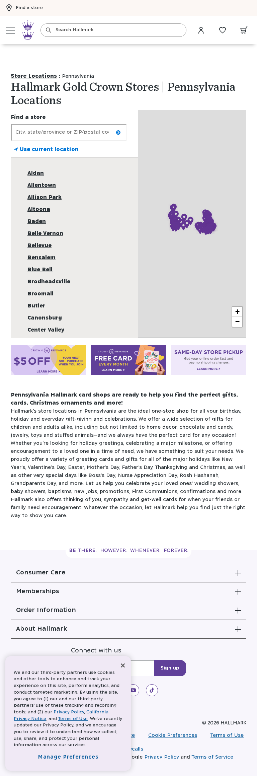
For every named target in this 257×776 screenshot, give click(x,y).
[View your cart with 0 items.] (244, 30)
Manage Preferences (68, 757)
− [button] (237, 322)
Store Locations (34, 76)
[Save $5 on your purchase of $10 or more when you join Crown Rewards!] (48, 361)
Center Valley (45, 330)
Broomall (40, 293)
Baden (36, 221)
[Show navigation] (10, 30)
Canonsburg (44, 318)
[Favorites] (222, 30)
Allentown (41, 185)
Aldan (35, 173)
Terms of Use (227, 735)
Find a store (29, 8)
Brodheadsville (48, 281)
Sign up (170, 668)
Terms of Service (212, 757)
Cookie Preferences (172, 735)
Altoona (38, 209)
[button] (128, 572)
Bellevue (39, 245)
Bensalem (41, 257)
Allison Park (44, 197)
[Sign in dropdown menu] (201, 30)
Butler (36, 305)
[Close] (123, 665)
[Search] (49, 30)
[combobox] (113, 30)
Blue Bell (40, 269)
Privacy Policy (161, 757)
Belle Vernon (45, 233)
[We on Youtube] (133, 690)
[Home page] (28, 30)
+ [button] (237, 311)
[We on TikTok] (152, 690)
